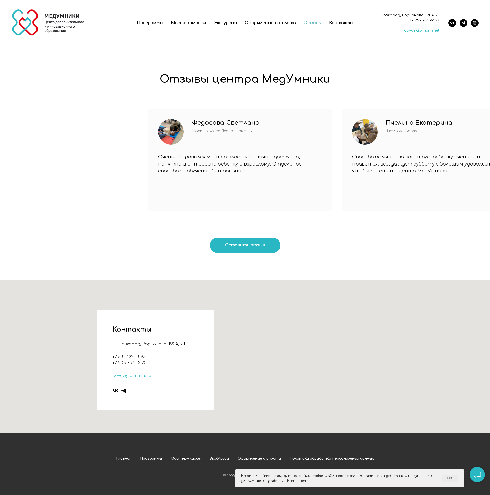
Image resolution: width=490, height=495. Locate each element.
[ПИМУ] (475, 23)
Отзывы (312, 23)
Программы (150, 23)
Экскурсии (225, 23)
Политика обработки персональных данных (332, 458)
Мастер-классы (188, 23)
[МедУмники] (452, 23)
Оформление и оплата (270, 23)
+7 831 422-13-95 (129, 356)
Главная (123, 458)
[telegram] (463, 23)
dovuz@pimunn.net (421, 30)
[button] (245, 245)
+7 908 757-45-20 (129, 363)
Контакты (341, 23)
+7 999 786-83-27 (424, 20)
